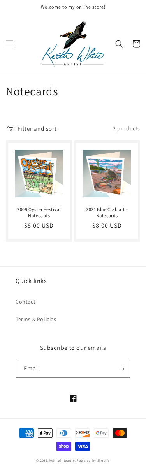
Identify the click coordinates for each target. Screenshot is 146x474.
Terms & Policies (36, 319)
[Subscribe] (121, 369)
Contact (25, 301)
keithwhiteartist (62, 460)
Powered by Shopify (93, 460)
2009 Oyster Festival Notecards (39, 212)
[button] (9, 44)
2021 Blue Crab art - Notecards (107, 212)
